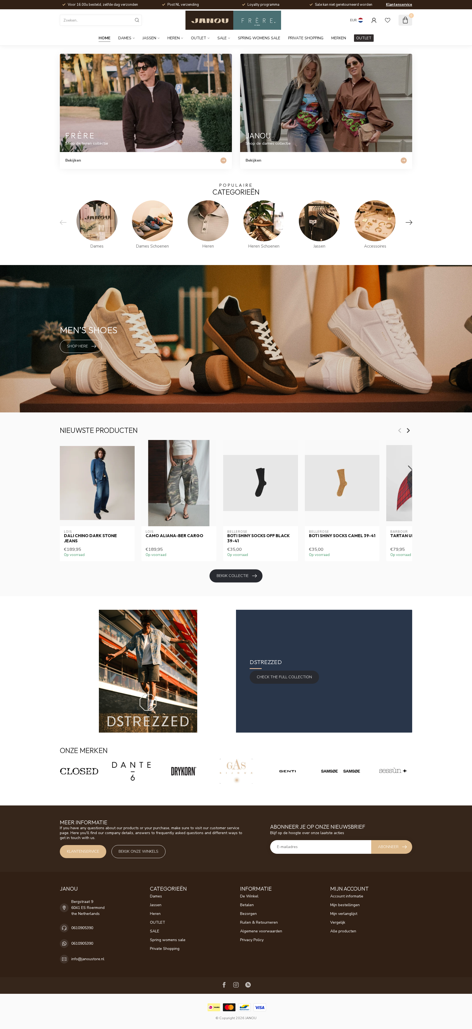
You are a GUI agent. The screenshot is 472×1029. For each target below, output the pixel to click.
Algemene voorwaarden (261, 931)
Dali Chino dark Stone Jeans (90, 538)
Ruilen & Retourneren (259, 922)
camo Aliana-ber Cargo (174, 535)
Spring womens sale (259, 38)
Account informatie (346, 896)
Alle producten (343, 931)
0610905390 (82, 927)
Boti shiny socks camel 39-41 (342, 535)
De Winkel (249, 896)
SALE (222, 38)
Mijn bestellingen (345, 905)
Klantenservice (399, 4)
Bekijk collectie (233, 575)
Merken (338, 38)
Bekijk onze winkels (138, 851)
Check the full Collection (284, 677)
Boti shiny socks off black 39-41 (258, 538)
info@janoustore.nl (87, 959)
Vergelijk (337, 922)
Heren (173, 38)
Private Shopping (305, 38)
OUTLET (198, 38)
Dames (124, 38)
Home (104, 38)
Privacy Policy (252, 939)
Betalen (247, 905)
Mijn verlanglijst (343, 913)
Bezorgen (248, 913)
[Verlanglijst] (387, 20)
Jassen (149, 38)
